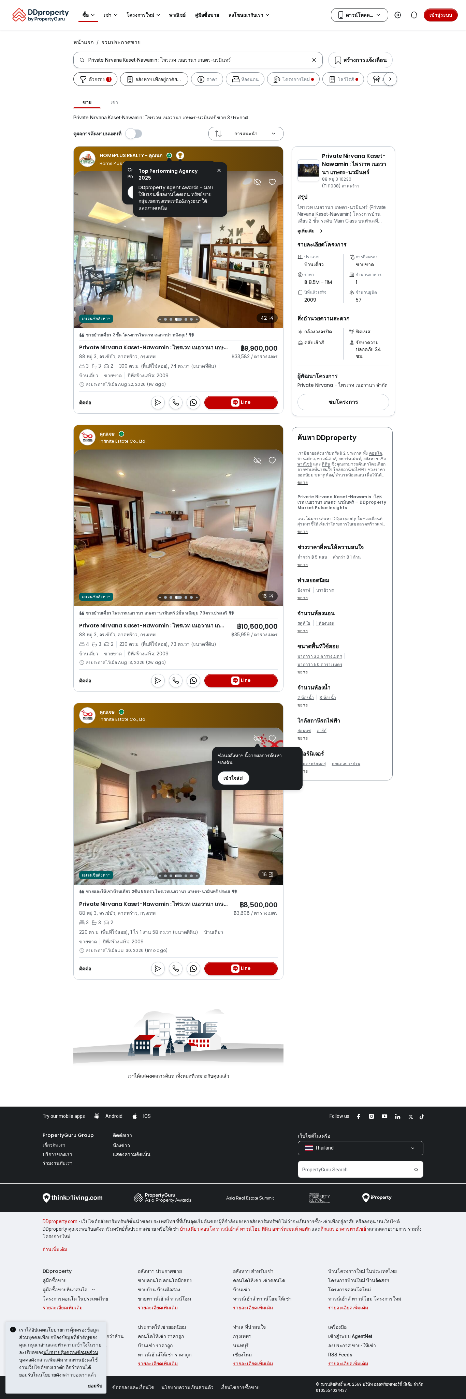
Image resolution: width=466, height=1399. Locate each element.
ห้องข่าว (121, 1145)
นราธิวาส (325, 590)
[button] (311, 231)
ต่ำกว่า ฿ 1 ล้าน (347, 557)
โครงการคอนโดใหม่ (349, 1289)
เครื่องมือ (337, 1327)
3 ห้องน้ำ (328, 697)
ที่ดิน (326, 464)
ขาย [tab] (87, 102)
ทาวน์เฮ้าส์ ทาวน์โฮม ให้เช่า (262, 1299)
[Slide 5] (178, 319)
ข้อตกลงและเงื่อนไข (133, 1387)
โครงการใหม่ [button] (140, 15)
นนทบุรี (241, 1345)
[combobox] (198, 59)
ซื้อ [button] (86, 15)
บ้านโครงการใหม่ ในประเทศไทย (362, 1271)
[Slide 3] (165, 319)
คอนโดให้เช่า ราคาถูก (161, 1336)
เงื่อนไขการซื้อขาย (240, 1387)
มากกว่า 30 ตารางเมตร (319, 656)
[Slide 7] (191, 319)
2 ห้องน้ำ (305, 697)
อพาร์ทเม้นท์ (349, 458)
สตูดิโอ (303, 623)
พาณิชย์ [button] (177, 15)
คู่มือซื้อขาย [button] (207, 15)
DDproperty (57, 1271)
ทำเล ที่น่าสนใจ (249, 1327)
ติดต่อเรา (122, 1135)
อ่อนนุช (304, 730)
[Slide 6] (186, 319)
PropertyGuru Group (68, 1135)
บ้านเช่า (241, 1289)
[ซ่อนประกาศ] (257, 182)
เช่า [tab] (114, 102)
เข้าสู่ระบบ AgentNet (350, 1336)
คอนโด (375, 453)
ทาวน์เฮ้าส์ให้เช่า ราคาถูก (164, 1354)
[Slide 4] (171, 319)
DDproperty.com (60, 1221)
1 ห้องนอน (325, 623)
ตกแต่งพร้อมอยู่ (311, 763)
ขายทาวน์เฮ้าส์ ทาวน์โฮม (164, 1299)
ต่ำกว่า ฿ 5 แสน (312, 557)
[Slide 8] (197, 319)
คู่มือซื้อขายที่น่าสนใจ (65, 1289)
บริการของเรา (57, 1154)
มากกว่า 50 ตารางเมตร (319, 664)
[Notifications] (414, 15)
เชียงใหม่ (242, 1354)
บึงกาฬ (303, 590)
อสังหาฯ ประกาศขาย (160, 1271)
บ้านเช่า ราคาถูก (155, 1345)
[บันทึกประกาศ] (272, 182)
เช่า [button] (108, 15)
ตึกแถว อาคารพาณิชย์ (343, 1229)
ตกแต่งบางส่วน (346, 763)
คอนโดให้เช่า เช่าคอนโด (259, 1280)
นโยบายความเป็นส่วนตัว (187, 1387)
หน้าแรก (83, 42)
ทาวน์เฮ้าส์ (327, 458)
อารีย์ (321, 730)
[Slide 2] (160, 319)
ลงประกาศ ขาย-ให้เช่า (352, 1345)
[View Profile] (131, 159)
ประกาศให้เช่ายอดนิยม (162, 1327)
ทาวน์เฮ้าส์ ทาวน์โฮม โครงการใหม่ (364, 1299)
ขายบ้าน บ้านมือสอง (159, 1289)
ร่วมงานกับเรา (58, 1163)
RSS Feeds (340, 1354)
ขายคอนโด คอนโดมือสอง (165, 1280)
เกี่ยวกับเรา (54, 1145)
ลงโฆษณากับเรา (246, 15)
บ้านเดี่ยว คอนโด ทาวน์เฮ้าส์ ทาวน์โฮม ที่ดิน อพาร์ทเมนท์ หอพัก (245, 1229)
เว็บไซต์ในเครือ (314, 1135)
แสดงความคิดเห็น (131, 1154)
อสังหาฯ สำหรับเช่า (253, 1271)
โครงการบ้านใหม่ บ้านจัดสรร (359, 1280)
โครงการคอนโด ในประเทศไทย (75, 1299)
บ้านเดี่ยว (306, 458)
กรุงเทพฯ (242, 1336)
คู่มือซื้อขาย (55, 1280)
